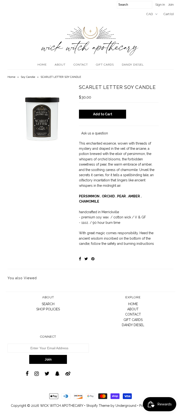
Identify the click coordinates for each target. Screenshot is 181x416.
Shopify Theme (98, 406)
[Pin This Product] (93, 259)
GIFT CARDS (105, 64)
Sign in (160, 4)
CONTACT (81, 64)
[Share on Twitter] (86, 259)
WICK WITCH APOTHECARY (61, 406)
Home (11, 77)
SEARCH (48, 304)
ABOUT (60, 64)
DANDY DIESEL (133, 64)
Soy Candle (28, 77)
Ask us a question (94, 133)
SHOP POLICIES (48, 309)
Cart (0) (169, 14)
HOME (42, 64)
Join (171, 4)
